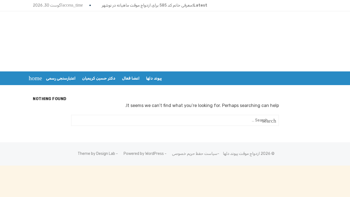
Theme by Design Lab (96, 153)
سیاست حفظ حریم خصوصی (194, 153)
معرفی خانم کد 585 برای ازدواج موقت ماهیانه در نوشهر (147, 5)
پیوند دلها (154, 78)
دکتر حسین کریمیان (98, 78)
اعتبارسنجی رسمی (60, 78)
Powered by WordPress (144, 153)
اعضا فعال (130, 78)
